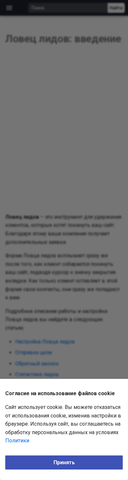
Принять (64, 462)
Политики (17, 440)
